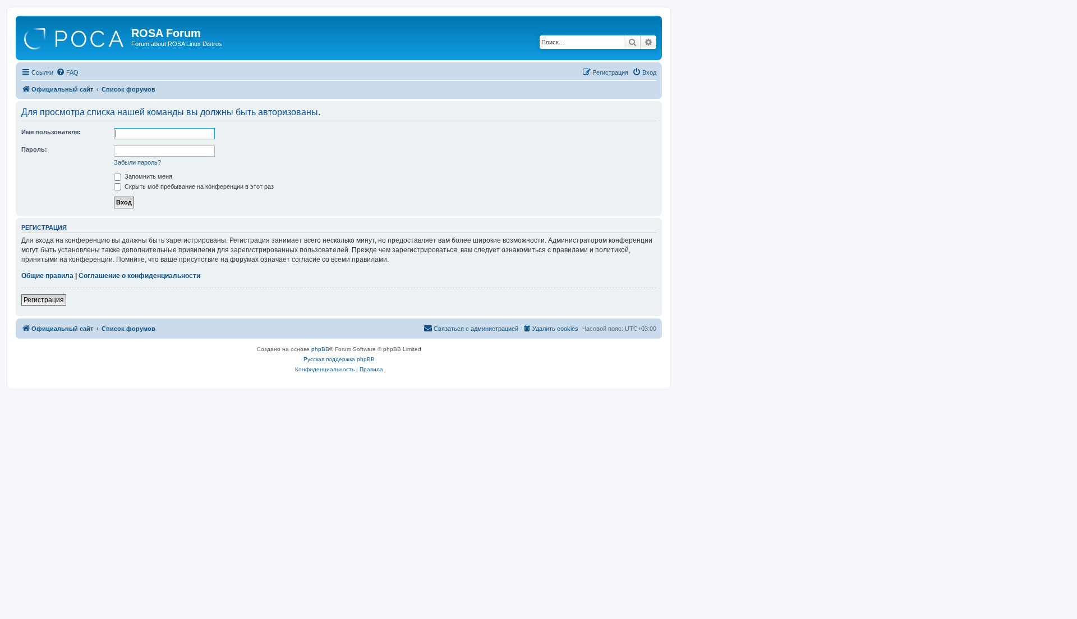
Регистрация (44, 300)
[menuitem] (67, 72)
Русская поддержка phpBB (339, 359)
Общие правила (47, 276)
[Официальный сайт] (75, 36)
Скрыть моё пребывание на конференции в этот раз (198, 186)
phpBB (320, 349)
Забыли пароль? (137, 162)
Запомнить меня (147, 176)
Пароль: (34, 149)
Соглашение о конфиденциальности (139, 276)
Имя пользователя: (51, 132)
